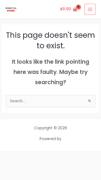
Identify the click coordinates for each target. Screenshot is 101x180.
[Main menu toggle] (90, 9)
